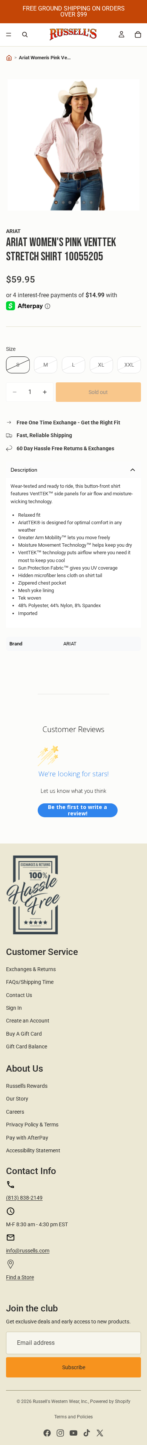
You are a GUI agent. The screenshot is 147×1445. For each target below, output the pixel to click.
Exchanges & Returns (31, 969)
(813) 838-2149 (24, 1198)
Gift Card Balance (26, 1047)
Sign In (14, 1008)
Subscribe (73, 1367)
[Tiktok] (86, 1432)
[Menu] (8, 34)
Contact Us (19, 995)
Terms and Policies (73, 1416)
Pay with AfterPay (27, 1138)
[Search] (25, 34)
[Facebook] (47, 1432)
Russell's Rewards (26, 1086)
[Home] (9, 58)
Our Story (17, 1099)
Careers (15, 1112)
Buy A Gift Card (24, 1034)
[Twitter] (99, 1432)
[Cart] (138, 34)
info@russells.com (27, 1251)
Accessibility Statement (33, 1150)
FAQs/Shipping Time (30, 982)
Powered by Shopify (110, 1401)
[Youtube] (73, 1432)
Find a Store (20, 1277)
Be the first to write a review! (77, 810)
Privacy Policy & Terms (32, 1125)
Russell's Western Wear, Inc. (60, 1401)
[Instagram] (60, 1432)
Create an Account (27, 1021)
